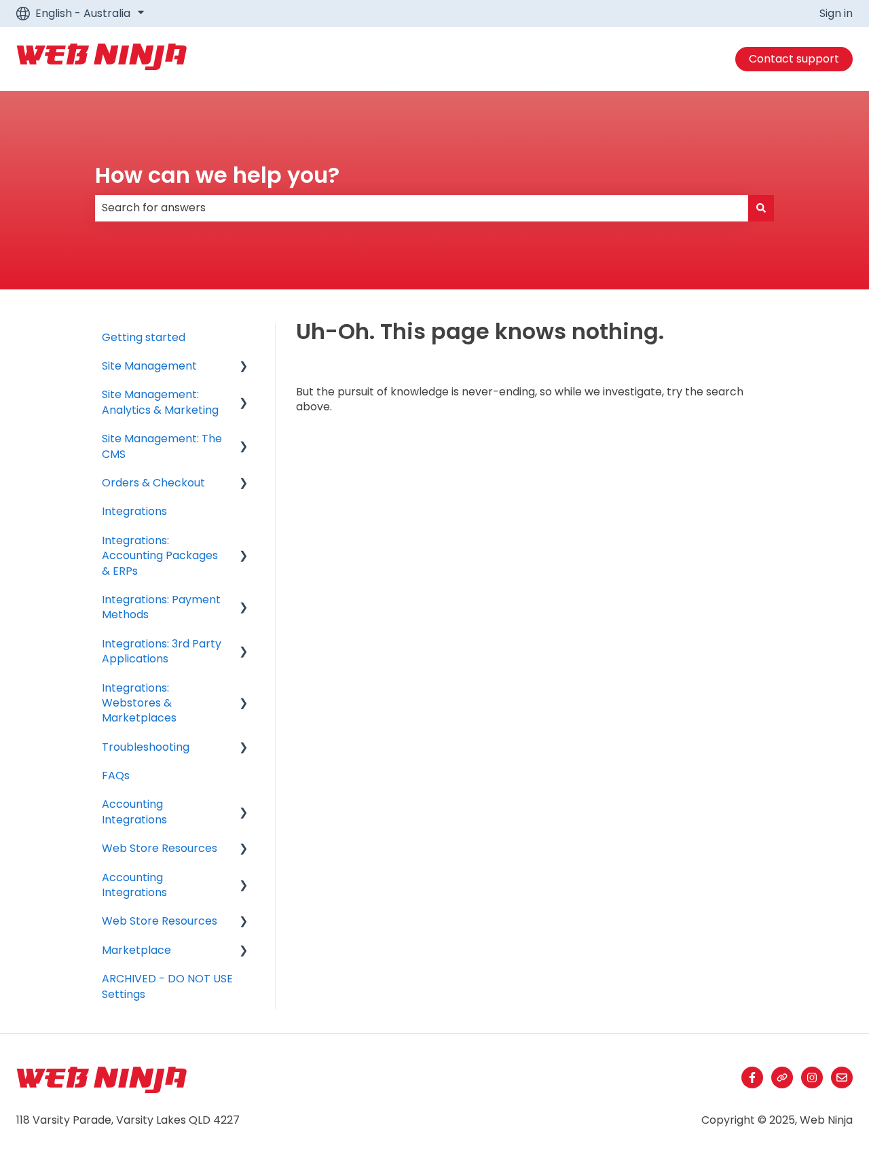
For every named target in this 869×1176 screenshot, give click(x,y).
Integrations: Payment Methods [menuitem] (161, 607)
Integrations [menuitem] (134, 511)
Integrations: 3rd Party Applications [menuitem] (161, 651)
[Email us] (842, 1077)
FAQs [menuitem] (116, 775)
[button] (244, 367)
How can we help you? (217, 175)
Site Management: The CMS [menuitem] (162, 446)
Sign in (836, 13)
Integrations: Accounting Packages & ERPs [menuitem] (160, 556)
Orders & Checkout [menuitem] (153, 483)
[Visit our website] (782, 1077)
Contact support (794, 59)
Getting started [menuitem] (143, 337)
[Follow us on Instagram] (812, 1077)
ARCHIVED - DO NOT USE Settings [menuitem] (167, 986)
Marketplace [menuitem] (136, 950)
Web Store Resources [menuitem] (159, 848)
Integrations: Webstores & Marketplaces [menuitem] (139, 703)
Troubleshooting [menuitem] (145, 747)
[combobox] (421, 208)
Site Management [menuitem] (149, 366)
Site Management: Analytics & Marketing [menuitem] (160, 402)
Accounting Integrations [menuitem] (134, 811)
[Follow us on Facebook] (752, 1077)
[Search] (761, 208)
